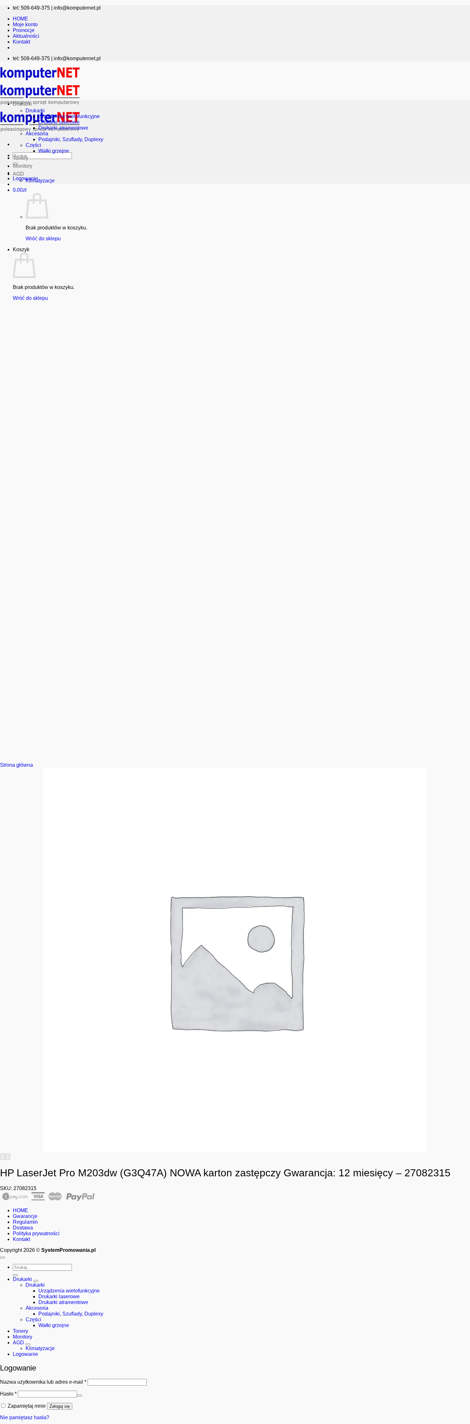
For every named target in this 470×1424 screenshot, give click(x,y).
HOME (20, 18)
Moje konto (25, 24)
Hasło (8, 1393)
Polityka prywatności (36, 1233)
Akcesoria (37, 133)
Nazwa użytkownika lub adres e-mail (43, 1382)
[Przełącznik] (35, 1281)
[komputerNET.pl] (40, 106)
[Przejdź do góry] (2, 1258)
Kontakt (21, 41)
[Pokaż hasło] (79, 1395)
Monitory (22, 166)
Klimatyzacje (40, 180)
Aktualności (26, 36)
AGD (18, 174)
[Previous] (2, 1156)
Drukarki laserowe (59, 122)
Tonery (20, 158)
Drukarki (22, 104)
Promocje (24, 30)
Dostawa (23, 1227)
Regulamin (25, 1222)
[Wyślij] (15, 1275)
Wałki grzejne (53, 151)
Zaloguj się (60, 1406)
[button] (20, 190)
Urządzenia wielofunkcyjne (69, 116)
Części (33, 145)
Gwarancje (25, 1216)
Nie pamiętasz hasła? (24, 1417)
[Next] (7, 1156)
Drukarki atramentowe (63, 128)
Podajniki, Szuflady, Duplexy (70, 139)
